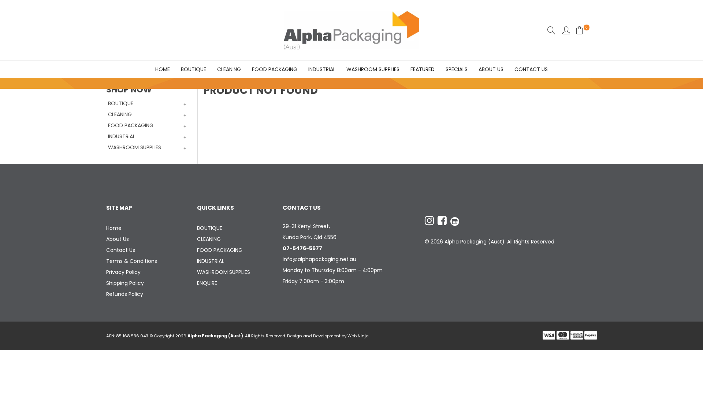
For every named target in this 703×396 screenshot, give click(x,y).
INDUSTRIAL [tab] (121, 136)
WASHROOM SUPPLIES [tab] (134, 147)
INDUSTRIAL (321, 69)
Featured (422, 69)
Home (162, 69)
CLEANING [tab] (120, 114)
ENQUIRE (207, 283)
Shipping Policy (125, 283)
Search (551, 30)
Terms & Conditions (131, 261)
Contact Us (531, 69)
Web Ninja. (358, 336)
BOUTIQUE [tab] (120, 103)
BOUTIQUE (193, 69)
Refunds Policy (124, 294)
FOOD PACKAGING (274, 69)
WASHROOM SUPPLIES (372, 69)
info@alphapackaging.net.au (319, 259)
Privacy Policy (123, 272)
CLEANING (229, 69)
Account (566, 30)
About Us (491, 69)
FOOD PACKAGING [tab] (130, 125)
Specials (457, 69)
